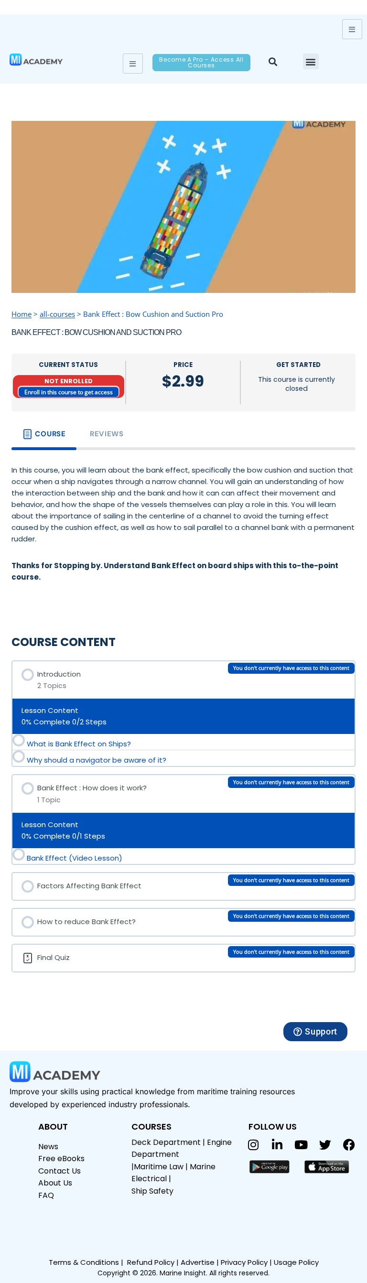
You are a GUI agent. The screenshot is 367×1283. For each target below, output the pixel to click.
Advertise (198, 1262)
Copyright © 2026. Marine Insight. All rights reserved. (183, 1273)
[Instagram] (253, 1145)
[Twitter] (325, 1145)
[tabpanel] (183, 535)
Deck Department (166, 1142)
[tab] (43, 434)
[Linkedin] (277, 1145)
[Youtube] (301, 1145)
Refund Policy (150, 1262)
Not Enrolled (68, 381)
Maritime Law (159, 1166)
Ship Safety (152, 1191)
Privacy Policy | (247, 1262)
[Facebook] (349, 1145)
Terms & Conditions (84, 1262)
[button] (273, 61)
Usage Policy (296, 1262)
